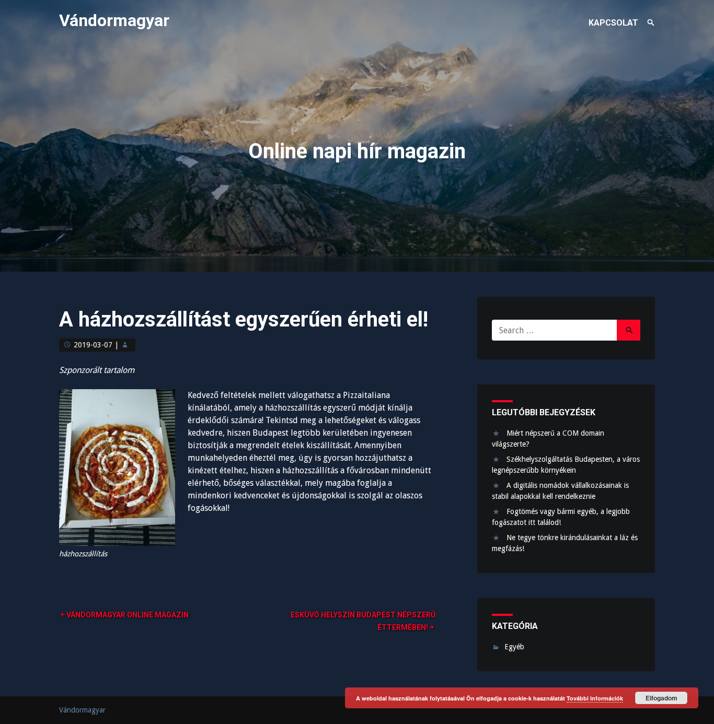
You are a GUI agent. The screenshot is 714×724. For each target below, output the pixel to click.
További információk (595, 698)
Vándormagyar (114, 20)
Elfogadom (661, 698)
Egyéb (514, 647)
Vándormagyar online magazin (127, 615)
